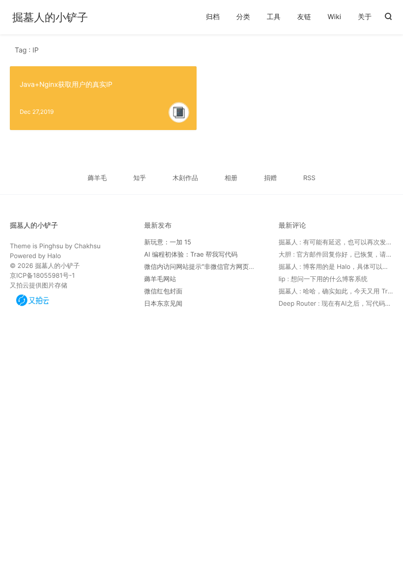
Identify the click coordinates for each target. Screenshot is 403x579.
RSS (309, 178)
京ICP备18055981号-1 (42, 276)
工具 (274, 17)
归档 (213, 17)
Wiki (335, 17)
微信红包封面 (163, 291)
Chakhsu (87, 246)
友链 (304, 17)
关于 (365, 17)
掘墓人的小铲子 (50, 17)
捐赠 (270, 178)
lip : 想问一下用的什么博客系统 (323, 279)
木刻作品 (185, 178)
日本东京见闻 (163, 304)
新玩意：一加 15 (167, 242)
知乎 (139, 178)
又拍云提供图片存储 (38, 286)
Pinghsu (51, 246)
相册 (231, 178)
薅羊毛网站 (160, 279)
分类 (243, 17)
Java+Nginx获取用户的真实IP (66, 84)
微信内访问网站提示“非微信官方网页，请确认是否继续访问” (229, 267)
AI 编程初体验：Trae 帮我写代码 (190, 255)
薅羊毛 (97, 178)
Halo (54, 256)
